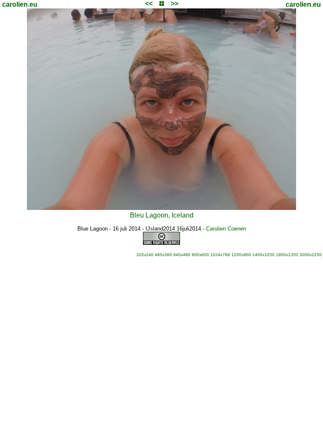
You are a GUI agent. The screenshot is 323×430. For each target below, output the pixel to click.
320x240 (145, 254)
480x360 (163, 254)
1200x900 (241, 254)
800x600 (200, 254)
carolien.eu (19, 4)
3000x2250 (310, 254)
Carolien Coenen (226, 228)
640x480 (182, 254)
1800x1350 (287, 254)
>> (174, 3)
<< (149, 3)
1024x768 (220, 254)
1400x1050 (263, 254)
